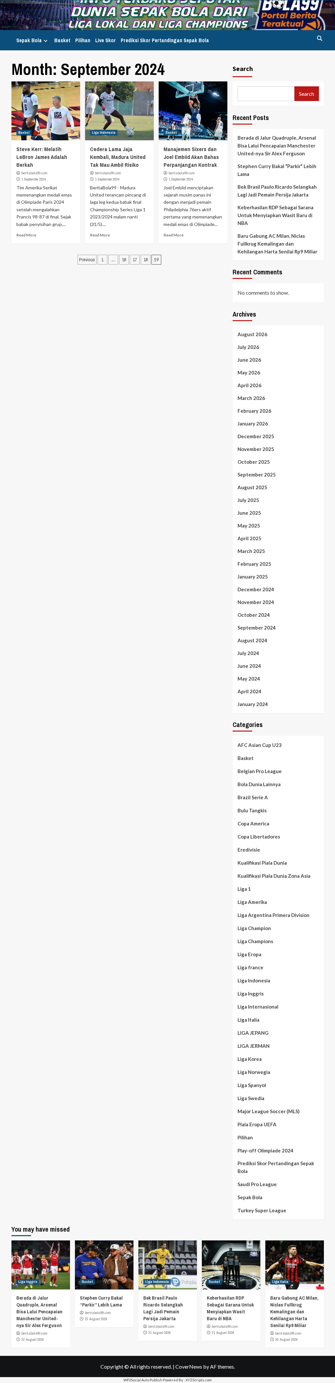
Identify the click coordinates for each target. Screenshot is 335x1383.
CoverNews (188, 1366)
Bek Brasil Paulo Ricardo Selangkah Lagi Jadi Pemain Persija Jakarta (277, 191)
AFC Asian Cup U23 (260, 745)
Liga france (250, 967)
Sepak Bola (29, 40)
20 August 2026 (286, 1339)
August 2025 (252, 487)
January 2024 (253, 704)
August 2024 (252, 640)
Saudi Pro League (257, 1184)
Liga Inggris (251, 993)
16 (124, 260)
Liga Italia (248, 1020)
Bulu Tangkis (252, 810)
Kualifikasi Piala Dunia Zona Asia (274, 876)
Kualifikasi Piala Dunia (262, 863)
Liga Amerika (252, 902)
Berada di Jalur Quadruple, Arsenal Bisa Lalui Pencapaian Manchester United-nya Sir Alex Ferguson (277, 145)
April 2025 (249, 538)
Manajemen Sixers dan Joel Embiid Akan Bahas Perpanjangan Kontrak (191, 156)
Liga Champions (255, 941)
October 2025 (254, 462)
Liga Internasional (258, 1007)
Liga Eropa (249, 954)
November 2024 (256, 602)
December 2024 (256, 589)
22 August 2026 (33, 1339)
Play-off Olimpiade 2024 (265, 1150)
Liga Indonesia (103, 132)
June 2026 (249, 360)
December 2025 (256, 436)
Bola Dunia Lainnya (259, 784)
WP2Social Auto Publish (142, 1380)
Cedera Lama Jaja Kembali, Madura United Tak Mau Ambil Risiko (118, 156)
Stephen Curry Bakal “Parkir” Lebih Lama (277, 170)
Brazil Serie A (253, 797)
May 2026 (249, 372)
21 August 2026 (160, 1332)
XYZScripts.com (198, 1380)
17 (135, 260)
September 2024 (257, 628)
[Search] (320, 38)
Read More (26, 235)
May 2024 (249, 679)
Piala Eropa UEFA (257, 1124)
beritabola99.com (34, 173)
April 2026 (249, 385)
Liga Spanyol (252, 1085)
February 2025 (254, 564)
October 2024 (254, 615)
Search (243, 68)
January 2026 (253, 423)
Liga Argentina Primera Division (273, 915)
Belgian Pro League (260, 771)
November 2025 (256, 449)
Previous (87, 260)
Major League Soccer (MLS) (269, 1111)
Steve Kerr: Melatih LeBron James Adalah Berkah (41, 156)
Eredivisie (249, 850)
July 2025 (248, 500)
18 (146, 260)
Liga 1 (244, 889)
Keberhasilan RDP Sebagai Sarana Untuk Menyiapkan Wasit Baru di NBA (275, 215)
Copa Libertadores (259, 836)
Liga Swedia (251, 1098)
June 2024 (249, 666)
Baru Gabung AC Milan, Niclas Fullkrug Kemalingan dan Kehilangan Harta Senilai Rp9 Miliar (277, 243)
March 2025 (251, 551)
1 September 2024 (34, 179)
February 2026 (254, 411)
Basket (62, 40)
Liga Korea (250, 1059)
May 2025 (249, 525)
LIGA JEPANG (253, 1033)
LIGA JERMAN (254, 1046)
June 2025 (249, 513)
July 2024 (248, 653)
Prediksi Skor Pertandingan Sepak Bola (165, 40)
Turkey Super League (262, 1210)
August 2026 (252, 334)
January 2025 (253, 576)
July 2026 (248, 347)
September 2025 (257, 474)
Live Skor (105, 40)
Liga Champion (254, 928)
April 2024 (249, 691)
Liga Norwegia (254, 1072)
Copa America (253, 823)
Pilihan (82, 40)
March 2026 (251, 398)
